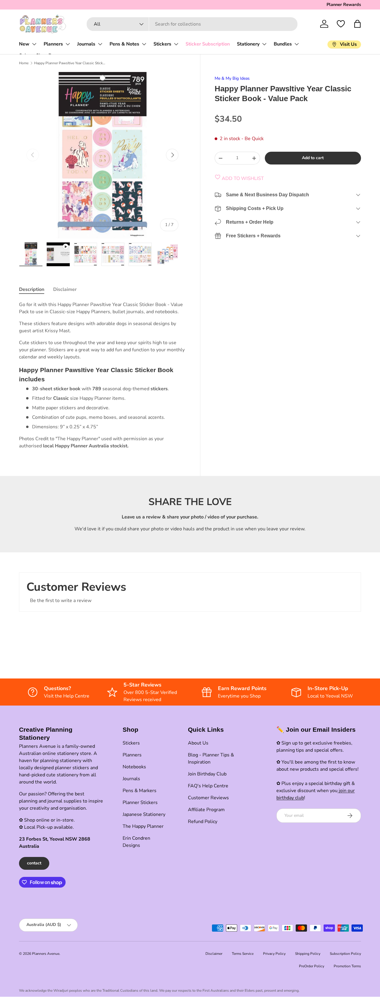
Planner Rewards (344, 4)
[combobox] (192, 24)
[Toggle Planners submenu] (67, 44)
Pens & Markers (139, 790)
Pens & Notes (124, 44)
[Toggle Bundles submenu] (296, 44)
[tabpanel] (102, 375)
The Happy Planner (143, 826)
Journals (86, 44)
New (24, 44)
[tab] (31, 289)
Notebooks (134, 767)
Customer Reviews (208, 797)
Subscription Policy (345, 953)
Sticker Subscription (208, 44)
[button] (357, 23)
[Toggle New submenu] (34, 44)
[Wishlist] (340, 23)
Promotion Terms (347, 966)
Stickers (162, 44)
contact (34, 863)
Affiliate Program (206, 809)
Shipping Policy (307, 953)
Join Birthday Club (207, 774)
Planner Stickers (140, 802)
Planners (53, 44)
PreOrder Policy (311, 966)
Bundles (283, 44)
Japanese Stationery (144, 814)
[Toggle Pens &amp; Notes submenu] (144, 44)
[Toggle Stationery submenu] (264, 44)
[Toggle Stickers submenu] (176, 44)
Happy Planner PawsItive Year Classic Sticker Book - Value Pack (69, 63)
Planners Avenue (45, 953)
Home (23, 63)
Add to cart (313, 158)
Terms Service (243, 953)
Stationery (248, 44)
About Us (198, 743)
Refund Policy (202, 821)
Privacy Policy (274, 953)
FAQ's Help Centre (208, 786)
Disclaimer (213, 953)
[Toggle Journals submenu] (100, 44)
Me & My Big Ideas (232, 78)
